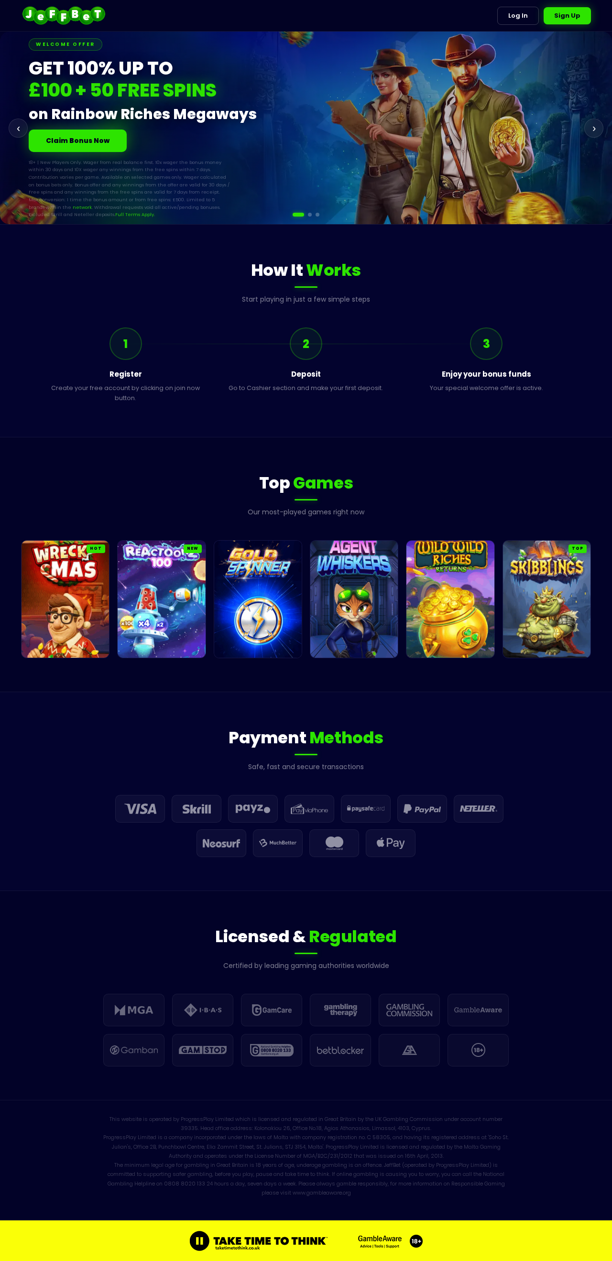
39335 (189, 1128)
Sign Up (567, 15)
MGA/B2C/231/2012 (327, 1156)
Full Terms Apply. (101, 196)
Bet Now (61, 136)
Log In (518, 15)
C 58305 (378, 1137)
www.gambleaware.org (322, 1192)
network (48, 188)
